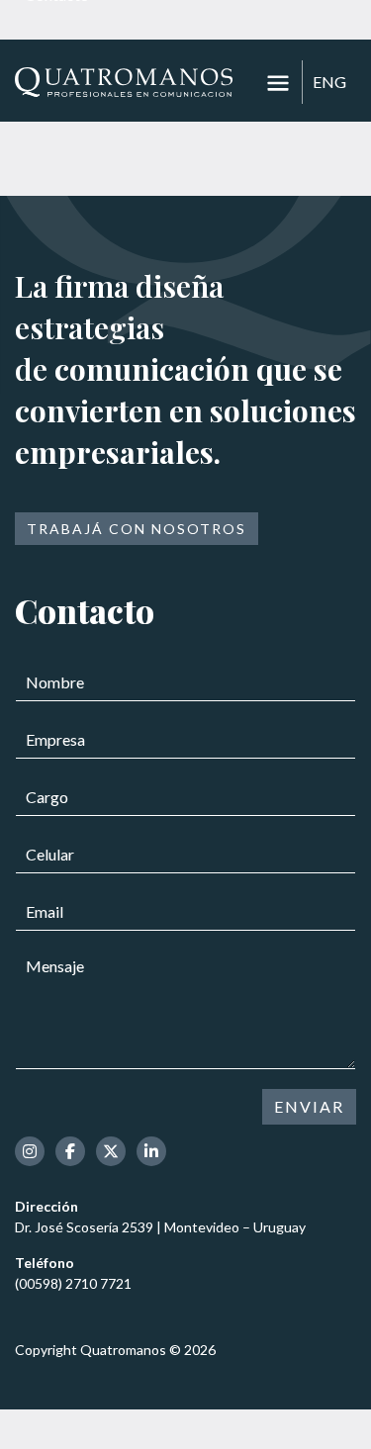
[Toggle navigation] (278, 83)
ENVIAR (309, 1106)
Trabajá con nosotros (136, 528)
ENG (329, 81)
